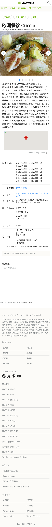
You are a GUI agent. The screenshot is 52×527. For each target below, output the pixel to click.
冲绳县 (29, 358)
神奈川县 (6, 363)
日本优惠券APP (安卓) (11, 446)
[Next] (48, 53)
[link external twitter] (9, 376)
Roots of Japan (9, 476)
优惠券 (23, 8)
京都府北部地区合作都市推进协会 (38, 246)
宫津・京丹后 (21, 17)
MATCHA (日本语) (9, 389)
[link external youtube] (19, 376)
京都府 (7, 17)
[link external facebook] (4, 376)
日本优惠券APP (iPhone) (12, 441)
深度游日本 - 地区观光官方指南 (14, 457)
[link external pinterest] (14, 376)
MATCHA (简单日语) (10, 431)
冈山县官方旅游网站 (10, 470)
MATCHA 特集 (37, 8)
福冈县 (5, 358)
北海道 (29, 353)
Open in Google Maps (37, 152)
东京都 (5, 347)
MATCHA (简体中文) (10, 415)
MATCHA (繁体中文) (10, 399)
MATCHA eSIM (8, 452)
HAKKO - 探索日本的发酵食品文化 (16, 486)
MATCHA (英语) (8, 394)
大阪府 (29, 347)
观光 (5, 8)
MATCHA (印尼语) (9, 420)
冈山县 (29, 363)
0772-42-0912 (21, 188)
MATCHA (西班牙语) (10, 436)
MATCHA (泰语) (8, 405)
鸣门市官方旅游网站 (10, 481)
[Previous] (3, 53)
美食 (13, 8)
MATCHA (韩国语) (9, 410)
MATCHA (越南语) (9, 426)
